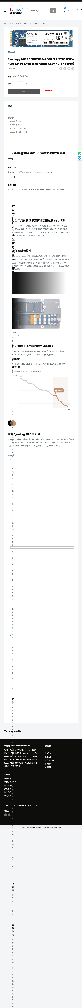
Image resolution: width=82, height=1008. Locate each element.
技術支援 (7, 792)
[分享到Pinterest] (64, 68)
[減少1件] (15, 83)
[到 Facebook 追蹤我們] (5, 814)
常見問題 (7, 796)
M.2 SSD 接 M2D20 (16, 125)
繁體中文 (8, 806)
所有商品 (12, 23)
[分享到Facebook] (60, 68)
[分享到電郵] (72, 68)
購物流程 (7, 778)
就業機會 (48, 764)
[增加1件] (26, 83)
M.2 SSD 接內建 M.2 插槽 (18, 132)
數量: (10, 84)
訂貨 (24, 91)
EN (71, 11)
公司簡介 (48, 753)
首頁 (5, 23)
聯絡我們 (48, 757)
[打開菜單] (5, 11)
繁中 (65, 12)
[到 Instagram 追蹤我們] (9, 814)
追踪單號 (7, 789)
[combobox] (38, 10)
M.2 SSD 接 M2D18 (16, 121)
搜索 (46, 750)
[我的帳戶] (77, 10)
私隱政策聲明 (50, 760)
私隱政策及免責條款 (55, 827)
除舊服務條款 (9, 785)
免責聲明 (48, 767)
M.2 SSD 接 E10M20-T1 (18, 128)
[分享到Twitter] (68, 68)
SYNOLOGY (11, 68)
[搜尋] (53, 10)
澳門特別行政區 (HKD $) (26, 806)
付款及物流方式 (10, 782)
